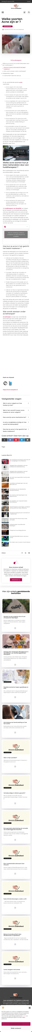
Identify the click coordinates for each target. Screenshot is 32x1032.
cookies (24, 1015)
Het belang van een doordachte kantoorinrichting (18, 489)
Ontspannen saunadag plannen (18, 530)
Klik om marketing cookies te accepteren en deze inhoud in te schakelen (16, 152)
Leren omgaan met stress (12, 969)
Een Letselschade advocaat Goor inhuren (14, 864)
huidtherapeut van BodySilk (13, 208)
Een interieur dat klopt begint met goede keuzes (18, 495)
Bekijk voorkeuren (16, 1028)
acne (20, 82)
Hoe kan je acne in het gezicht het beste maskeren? (16, 430)
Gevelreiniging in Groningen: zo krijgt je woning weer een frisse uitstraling (20, 507)
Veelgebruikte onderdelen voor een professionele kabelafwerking (19, 466)
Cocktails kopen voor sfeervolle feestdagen (17, 525)
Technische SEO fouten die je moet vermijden (18, 519)
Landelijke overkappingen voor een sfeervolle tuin (19, 484)
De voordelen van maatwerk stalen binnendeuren (18, 501)
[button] (29, 1008)
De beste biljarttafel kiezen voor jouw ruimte (19, 537)
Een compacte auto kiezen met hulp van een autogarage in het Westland (20, 460)
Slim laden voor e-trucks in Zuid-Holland (20, 542)
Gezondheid (7, 26)
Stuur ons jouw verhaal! (16, 567)
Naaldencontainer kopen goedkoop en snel (16, 687)
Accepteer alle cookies (16, 1024)
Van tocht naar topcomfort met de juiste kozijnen (20, 478)
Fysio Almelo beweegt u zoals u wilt (15, 899)
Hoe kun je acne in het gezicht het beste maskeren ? (14, 68)
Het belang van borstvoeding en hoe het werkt (15, 723)
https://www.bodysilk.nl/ (10, 389)
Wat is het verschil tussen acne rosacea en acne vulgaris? (16, 411)
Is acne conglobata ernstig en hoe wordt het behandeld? (16, 423)
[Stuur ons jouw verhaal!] (16, 562)
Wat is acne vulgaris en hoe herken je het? (16, 404)
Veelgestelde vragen (8, 73)
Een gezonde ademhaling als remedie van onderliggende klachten (16, 829)
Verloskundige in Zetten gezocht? (14, 793)
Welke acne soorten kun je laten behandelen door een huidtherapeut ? (16, 64)
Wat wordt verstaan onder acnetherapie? (15, 71)
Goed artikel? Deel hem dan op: (12, 75)
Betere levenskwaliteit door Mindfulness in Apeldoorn (12, 934)
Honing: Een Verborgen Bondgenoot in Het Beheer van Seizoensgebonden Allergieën (16, 653)
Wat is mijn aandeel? (10, 757)
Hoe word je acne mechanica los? (16, 417)
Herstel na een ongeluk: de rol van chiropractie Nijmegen (14, 617)
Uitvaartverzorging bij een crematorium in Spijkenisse (20, 513)
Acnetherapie (7, 317)
